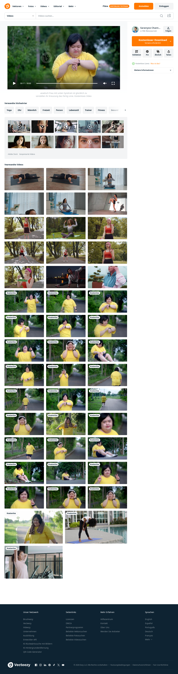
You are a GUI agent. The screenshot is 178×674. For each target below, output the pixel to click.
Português (150, 627)
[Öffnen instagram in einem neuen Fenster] (40, 665)
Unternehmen (29, 631)
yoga (9, 110)
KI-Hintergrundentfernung (36, 647)
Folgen (168, 31)
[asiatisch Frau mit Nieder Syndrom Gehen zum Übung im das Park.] (24, 375)
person (59, 110)
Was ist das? (155, 63)
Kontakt (104, 623)
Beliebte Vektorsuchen (76, 631)
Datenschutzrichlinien (142, 665)
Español (149, 623)
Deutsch (149, 631)
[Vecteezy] (7, 6)
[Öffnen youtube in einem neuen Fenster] (63, 665)
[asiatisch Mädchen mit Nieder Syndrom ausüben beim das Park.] (66, 424)
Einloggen (164, 6)
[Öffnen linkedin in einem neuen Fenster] (45, 665)
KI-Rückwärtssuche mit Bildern (37, 643)
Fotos (31, 6)
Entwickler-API (30, 639)
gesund (114, 110)
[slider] (67, 83)
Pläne (105, 6)
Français (149, 635)
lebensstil (74, 110)
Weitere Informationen (144, 70)
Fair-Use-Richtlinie (160, 665)
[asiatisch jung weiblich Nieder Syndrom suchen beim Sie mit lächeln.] (107, 424)
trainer (88, 110)
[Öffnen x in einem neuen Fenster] (58, 665)
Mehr (71, 6)
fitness (101, 110)
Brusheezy (28, 619)
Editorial (58, 6)
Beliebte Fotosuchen (75, 635)
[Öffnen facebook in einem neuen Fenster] (36, 665)
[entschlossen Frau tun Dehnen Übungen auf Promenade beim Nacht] (66, 277)
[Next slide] (122, 110)
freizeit (46, 110)
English (148, 619)
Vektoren (16, 6)
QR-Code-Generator (32, 652)
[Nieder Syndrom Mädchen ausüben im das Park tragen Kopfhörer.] (66, 350)
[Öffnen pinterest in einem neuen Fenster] (49, 665)
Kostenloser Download (153, 41)
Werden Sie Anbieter (110, 631)
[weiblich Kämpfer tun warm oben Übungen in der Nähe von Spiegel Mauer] (107, 203)
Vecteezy (27, 623)
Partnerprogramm (74, 627)
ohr (19, 110)
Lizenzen (70, 619)
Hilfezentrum (106, 619)
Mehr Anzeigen (113, 142)
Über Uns (104, 627)
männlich (32, 110)
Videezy (26, 627)
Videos (43, 6)
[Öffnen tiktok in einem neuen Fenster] (54, 665)
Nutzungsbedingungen (120, 665)
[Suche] (161, 15)
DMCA (69, 623)
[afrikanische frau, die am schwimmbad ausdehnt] (96, 527)
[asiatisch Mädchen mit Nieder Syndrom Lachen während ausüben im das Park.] (66, 399)
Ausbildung (28, 635)
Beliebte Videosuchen (76, 639)
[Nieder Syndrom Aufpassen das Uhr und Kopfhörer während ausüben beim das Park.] (66, 448)
